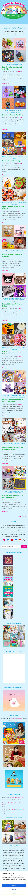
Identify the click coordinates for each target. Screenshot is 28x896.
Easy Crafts (7, 395)
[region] (14, 883)
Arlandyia (19, 308)
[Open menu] (15, 22)
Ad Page (18, 870)
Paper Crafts (18, 64)
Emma (18, 211)
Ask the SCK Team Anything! (17, 797)
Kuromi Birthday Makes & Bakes (12, 305)
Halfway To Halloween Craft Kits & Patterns (12, 496)
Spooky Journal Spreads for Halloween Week (12, 449)
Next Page (22, 516)
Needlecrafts (10, 64)
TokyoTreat (13, 718)
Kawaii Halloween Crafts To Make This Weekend (12, 401)
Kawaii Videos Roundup (11, 161)
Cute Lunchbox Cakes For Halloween (11, 353)
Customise (14, 889)
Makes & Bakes (14, 300)
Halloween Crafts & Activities (14, 63)
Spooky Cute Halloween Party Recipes (13, 208)
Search (24, 546)
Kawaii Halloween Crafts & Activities (12, 68)
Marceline (19, 71)
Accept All (14, 885)
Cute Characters (8, 298)
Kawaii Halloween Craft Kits (12, 115)
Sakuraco (19, 718)
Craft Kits (8, 111)
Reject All (14, 893)
